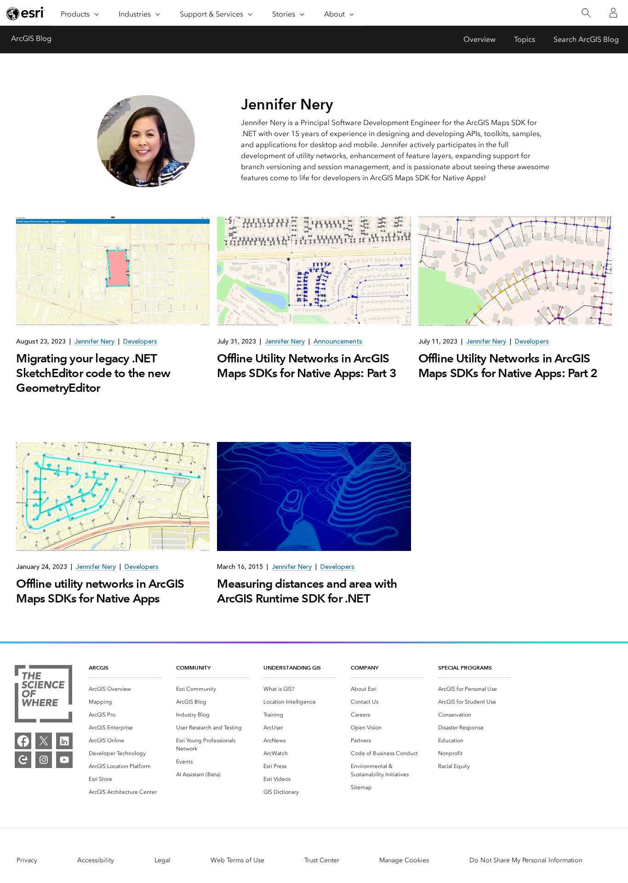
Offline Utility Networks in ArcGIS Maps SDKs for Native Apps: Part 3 (306, 365)
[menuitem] (125, 688)
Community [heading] (193, 667)
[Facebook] (23, 741)
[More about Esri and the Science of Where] (43, 695)
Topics (524, 39)
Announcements (338, 341)
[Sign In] (613, 13)
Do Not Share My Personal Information (525, 860)
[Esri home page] (25, 13)
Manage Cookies (404, 860)
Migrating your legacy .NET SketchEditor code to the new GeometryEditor (93, 373)
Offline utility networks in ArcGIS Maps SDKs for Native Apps (100, 591)
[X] (43, 741)
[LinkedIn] (64, 741)
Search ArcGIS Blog (586, 39)
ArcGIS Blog (31, 38)
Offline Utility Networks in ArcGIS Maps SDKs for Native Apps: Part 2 (508, 365)
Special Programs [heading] (465, 667)
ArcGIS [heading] (98, 667)
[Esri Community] (23, 759)
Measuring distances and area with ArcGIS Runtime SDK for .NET (307, 591)
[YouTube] (64, 759)
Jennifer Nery (94, 341)
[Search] (586, 13)
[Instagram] (43, 759)
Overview (479, 39)
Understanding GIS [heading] (292, 667)
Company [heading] (364, 667)
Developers (140, 341)
